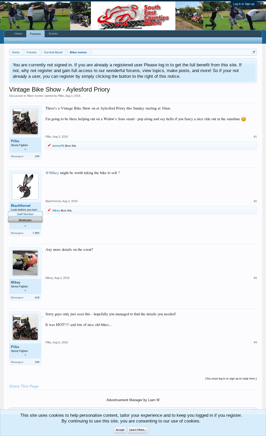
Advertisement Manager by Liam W (133, 400)
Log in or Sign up (243, 3)
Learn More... (137, 430)
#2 (255, 201)
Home (18, 33)
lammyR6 (58, 145)
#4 (255, 342)
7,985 (35, 233)
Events (53, 33)
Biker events (35, 95)
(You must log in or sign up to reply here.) (231, 378)
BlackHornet (20, 206)
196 (37, 156)
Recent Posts (17, 40)
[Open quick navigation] (253, 52)
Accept (120, 430)
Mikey (56, 210)
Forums (35, 33)
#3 (255, 277)
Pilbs (61, 95)
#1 (255, 136)
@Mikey (52, 172)
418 (37, 297)
